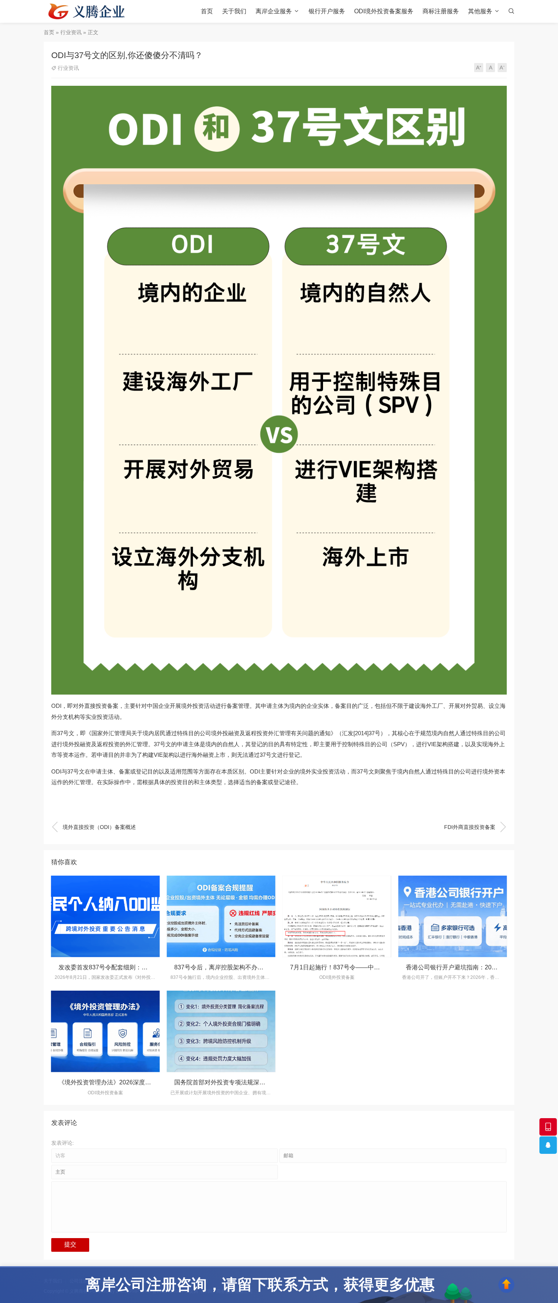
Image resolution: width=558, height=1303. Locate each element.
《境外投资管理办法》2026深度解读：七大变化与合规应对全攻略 (147, 1082)
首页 (207, 11)
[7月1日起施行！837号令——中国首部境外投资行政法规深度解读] (336, 916)
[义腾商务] (87, 11)
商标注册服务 (440, 11)
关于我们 (234, 11)
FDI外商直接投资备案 (475, 827)
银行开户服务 (327, 11)
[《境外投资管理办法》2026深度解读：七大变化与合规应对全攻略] (105, 1031)
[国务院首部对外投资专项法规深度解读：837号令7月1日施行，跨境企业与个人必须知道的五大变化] (221, 1031)
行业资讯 (71, 32)
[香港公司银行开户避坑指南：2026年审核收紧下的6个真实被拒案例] (452, 916)
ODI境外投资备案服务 (383, 11)
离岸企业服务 (273, 11)
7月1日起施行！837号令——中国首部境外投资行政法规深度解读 (377, 967)
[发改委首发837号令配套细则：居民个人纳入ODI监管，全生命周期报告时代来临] (105, 916)
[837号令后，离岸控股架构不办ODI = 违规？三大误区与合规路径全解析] (221, 916)
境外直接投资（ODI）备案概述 (93, 827)
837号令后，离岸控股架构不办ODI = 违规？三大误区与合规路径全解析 (270, 967)
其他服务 (480, 11)
